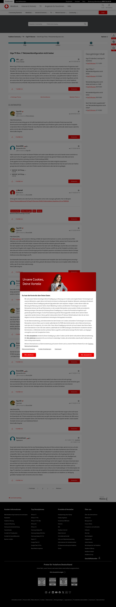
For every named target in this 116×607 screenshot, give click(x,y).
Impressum (58, 349)
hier (51, 303)
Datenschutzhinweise (28, 349)
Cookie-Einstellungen (44, 349)
